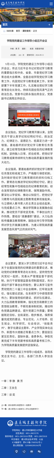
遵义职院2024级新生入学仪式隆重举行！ (24, 409)
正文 (35, 31)
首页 (18, 31)
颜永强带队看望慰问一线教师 (19, 405)
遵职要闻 (26, 31)
